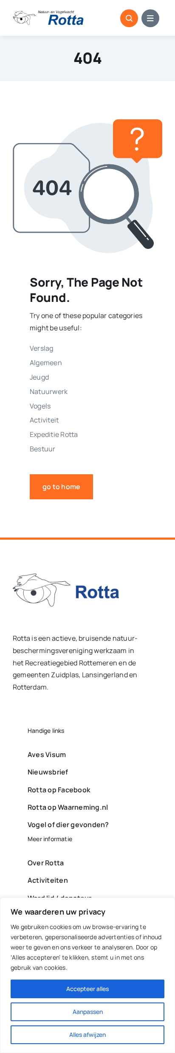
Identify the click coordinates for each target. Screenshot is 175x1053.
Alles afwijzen (87, 1034)
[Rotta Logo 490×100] (48, 14)
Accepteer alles (87, 989)
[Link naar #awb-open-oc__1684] (150, 18)
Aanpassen (88, 1012)
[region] (87, 975)
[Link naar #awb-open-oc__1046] (129, 18)
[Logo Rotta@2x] (66, 577)
